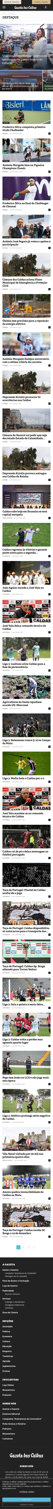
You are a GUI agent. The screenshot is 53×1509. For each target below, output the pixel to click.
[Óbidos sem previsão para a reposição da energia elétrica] (26, 306)
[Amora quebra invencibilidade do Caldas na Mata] (26, 1177)
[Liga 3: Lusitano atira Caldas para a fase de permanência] (26, 649)
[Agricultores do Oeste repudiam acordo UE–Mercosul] (26, 687)
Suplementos (9, 1366)
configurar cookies (26, 1491)
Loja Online (8, 1385)
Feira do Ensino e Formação (15, 1280)
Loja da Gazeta (10, 1285)
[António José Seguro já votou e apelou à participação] (26, 226)
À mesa (6, 1371)
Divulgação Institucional (14, 1305)
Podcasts (6, 1395)
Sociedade (7, 1326)
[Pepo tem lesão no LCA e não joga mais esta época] (26, 1063)
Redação (5, 133)
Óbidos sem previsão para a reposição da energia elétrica (25, 322)
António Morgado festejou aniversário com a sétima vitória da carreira (25, 360)
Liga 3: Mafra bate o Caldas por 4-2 (23, 778)
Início (4, 14)
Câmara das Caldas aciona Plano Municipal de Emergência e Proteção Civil (24, 283)
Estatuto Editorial (11, 1414)
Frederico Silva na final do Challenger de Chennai (25, 205)
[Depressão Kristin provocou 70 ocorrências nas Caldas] (26, 382)
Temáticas (7, 1356)
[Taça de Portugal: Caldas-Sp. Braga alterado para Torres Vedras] (26, 951)
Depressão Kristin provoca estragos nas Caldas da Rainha (24, 475)
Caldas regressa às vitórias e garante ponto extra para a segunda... (24, 551)
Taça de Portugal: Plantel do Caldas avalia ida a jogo (24, 891)
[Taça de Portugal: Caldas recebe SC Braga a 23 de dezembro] (26, 1215)
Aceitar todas (26, 1500)
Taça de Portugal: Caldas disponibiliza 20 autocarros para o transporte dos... (25, 929)
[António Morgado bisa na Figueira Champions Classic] (26, 150)
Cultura (6, 1341)
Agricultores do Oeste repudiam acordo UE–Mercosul (22, 703)
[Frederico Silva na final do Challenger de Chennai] (26, 188)
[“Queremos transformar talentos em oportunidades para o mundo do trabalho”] (26, 47)
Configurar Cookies (26, 1505)
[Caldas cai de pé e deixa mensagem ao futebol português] (26, 836)
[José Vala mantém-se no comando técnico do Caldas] (26, 798)
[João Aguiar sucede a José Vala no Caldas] (26, 573)
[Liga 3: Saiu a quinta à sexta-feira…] (26, 989)
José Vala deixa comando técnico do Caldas (24, 627)
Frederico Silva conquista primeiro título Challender (23, 128)
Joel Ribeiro (6, 67)
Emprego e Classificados (15, 1302)
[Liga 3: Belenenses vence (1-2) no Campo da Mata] (26, 725)
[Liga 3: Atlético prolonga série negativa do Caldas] (26, 1101)
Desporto (7, 1351)
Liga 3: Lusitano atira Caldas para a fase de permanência (23, 665)
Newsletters (8, 1390)
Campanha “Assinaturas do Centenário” (20, 1273)
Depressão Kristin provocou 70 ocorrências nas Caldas (21, 398)
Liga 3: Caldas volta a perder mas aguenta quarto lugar (22, 1041)
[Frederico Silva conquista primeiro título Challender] (26, 112)
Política (6, 1331)
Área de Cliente (10, 1312)
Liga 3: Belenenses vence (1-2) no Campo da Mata (26, 741)
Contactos (7, 1438)
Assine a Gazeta (10, 1270)
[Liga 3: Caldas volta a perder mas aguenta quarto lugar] (26, 1024)
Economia (7, 1336)
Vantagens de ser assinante (16, 1276)
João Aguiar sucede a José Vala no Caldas (23, 589)
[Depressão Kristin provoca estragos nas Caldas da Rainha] (26, 458)
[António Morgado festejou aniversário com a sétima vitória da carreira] (26, 344)
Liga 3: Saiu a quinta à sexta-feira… (23, 1004)
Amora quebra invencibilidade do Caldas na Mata (23, 1193)
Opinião (6, 1361)
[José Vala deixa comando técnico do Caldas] (26, 611)
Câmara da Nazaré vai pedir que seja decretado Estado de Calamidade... (24, 436)
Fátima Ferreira (7, 518)
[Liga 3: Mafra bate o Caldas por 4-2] (26, 763)
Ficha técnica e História (14, 1423)
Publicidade (8, 1290)
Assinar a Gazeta (10, 1409)
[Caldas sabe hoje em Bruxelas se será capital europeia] (26, 496)
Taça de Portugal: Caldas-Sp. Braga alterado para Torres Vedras (23, 968)
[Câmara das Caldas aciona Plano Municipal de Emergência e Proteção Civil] (26, 264)
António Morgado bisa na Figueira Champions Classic (23, 166)
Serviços (6, 1298)
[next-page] (34, 1247)
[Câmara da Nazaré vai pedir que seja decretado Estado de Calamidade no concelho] (26, 420)
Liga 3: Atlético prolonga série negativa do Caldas (26, 1117)
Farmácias (9, 1308)
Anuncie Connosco (12, 1294)
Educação (7, 1346)
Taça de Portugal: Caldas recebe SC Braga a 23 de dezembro (23, 1231)
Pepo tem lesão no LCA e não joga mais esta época (25, 1079)
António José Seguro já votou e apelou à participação (26, 243)
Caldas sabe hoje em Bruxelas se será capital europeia (24, 513)
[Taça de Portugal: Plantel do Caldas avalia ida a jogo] (26, 875)
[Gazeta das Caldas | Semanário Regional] (25, 7)
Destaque (6, 52)
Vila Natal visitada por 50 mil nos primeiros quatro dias (22, 1155)
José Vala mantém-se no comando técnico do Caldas (22, 815)
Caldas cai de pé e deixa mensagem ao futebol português (25, 853)
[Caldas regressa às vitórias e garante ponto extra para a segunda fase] (26, 535)
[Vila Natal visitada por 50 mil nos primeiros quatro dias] (26, 1139)
